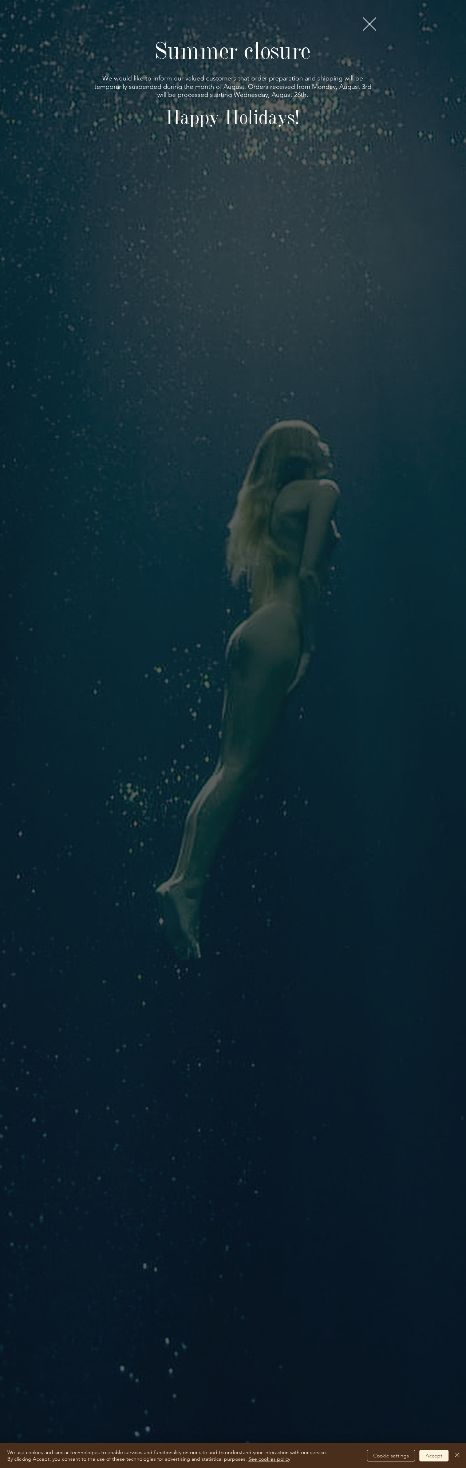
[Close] (457, 1455)
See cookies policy (269, 1459)
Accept (434, 1455)
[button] (369, 24)
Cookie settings (391, 1455)
